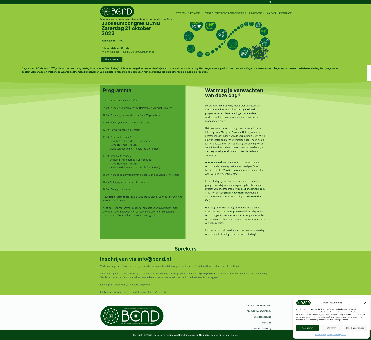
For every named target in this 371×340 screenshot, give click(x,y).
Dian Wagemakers (215, 162)
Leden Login (285, 13)
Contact (271, 13)
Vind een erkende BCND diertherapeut (225, 13)
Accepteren (307, 327)
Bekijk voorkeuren (355, 327)
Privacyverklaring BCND (336, 334)
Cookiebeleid (320, 334)
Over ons (181, 13)
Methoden (194, 13)
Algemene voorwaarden (259, 311)
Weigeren (331, 327)
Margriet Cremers (231, 132)
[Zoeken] (270, 2)
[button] (365, 302)
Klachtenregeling (262, 317)
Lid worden (255, 13)
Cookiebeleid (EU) (262, 329)
